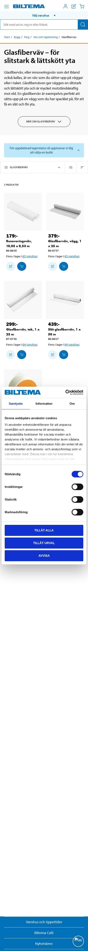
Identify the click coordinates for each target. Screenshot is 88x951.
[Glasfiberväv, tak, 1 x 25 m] (23, 300)
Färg (26, 37)
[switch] (77, 487)
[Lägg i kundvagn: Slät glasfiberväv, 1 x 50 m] (63, 354)
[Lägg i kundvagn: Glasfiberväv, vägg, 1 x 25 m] (63, 266)
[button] (44, 15)
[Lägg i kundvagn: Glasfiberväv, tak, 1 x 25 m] (21, 354)
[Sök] (83, 24)
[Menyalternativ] (6, 6)
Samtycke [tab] (16, 403)
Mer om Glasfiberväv (40, 121)
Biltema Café (44, 932)
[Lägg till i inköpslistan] (10, 266)
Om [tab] (72, 403)
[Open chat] (78, 941)
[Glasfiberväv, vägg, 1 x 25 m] (65, 212)
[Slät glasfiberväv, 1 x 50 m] (65, 300)
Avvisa (44, 555)
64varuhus (30, 344)
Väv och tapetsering (45, 37)
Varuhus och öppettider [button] (44, 922)
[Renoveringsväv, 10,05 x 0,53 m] (23, 212)
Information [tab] (44, 403)
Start (7, 37)
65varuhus (30, 256)
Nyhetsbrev (44, 943)
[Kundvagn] (82, 6)
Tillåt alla (44, 530)
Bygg (17, 37)
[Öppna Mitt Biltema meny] (65, 6)
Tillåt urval (44, 543)
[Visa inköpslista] (74, 6)
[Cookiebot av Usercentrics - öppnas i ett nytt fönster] (65, 392)
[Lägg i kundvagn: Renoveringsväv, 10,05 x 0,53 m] (21, 266)
